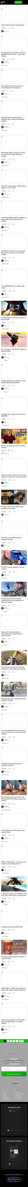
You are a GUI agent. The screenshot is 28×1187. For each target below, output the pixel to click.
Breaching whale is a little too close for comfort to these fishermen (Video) (13, 154)
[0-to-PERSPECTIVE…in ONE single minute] (14, 276)
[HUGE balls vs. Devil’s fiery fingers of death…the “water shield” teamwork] (14, 978)
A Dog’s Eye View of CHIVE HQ (11, 927)
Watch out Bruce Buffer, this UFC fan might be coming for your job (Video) (14, 476)
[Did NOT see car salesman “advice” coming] (14, 557)
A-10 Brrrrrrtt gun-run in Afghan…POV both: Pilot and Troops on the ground (14, 894)
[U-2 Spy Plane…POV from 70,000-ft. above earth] (14, 308)
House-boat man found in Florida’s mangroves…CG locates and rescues (13, 668)
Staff (5, 453)
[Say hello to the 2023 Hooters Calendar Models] (14, 528)
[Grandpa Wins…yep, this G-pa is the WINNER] (14, 404)
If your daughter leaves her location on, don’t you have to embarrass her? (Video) (13, 732)
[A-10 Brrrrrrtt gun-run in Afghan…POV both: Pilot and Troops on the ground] (14, 884)
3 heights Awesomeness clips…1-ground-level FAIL (12, 764)
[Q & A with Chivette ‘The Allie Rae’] (14, 15)
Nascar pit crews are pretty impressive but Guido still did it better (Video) (11, 633)
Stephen (6, 61)
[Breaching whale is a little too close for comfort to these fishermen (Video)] (14, 143)
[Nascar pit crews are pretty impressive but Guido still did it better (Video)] (14, 622)
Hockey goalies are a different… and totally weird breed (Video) (13, 381)
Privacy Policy (6, 1099)
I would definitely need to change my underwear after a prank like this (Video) (13, 219)
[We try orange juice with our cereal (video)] (14, 436)
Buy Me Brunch (18, 1095)
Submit (4, 1094)
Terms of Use (6, 1097)
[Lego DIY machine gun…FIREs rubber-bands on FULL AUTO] (14, 176)
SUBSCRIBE (18, 2)
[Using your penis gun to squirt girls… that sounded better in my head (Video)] (14, 1010)
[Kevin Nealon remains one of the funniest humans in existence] (14, 76)
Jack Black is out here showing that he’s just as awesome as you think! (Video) (13, 252)
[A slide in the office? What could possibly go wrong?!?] (14, 497)
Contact (5, 1095)
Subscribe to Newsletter (14, 1074)
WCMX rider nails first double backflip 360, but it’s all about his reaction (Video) (12, 600)
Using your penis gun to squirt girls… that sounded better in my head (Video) (13, 1021)
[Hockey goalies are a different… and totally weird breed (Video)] (14, 371)
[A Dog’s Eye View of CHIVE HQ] (14, 917)
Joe (5, 30)
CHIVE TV (17, 1092)
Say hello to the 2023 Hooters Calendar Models (11, 538)
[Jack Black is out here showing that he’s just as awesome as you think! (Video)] (14, 241)
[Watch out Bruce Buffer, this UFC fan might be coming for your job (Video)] (14, 465)
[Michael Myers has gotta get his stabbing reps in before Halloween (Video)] (14, 108)
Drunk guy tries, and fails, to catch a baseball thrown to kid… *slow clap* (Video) (13, 54)
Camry (5, 514)
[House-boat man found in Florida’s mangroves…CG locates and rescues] (14, 657)
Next (21, 1041)
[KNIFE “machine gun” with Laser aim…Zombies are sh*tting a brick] (14, 852)
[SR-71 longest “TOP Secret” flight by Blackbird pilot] (14, 339)
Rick (5, 193)
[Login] (24, 2)
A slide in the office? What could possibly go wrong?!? (12, 507)
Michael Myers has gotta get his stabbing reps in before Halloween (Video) (12, 119)
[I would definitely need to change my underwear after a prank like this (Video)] (14, 208)
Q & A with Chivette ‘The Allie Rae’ (12, 25)
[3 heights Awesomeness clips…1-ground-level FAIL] (14, 754)
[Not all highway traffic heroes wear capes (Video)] (14, 820)
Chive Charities (18, 1097)
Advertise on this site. (14, 1181)
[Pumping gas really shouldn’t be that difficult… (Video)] (14, 689)
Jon (5, 964)
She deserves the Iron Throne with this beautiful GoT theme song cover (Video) (13, 799)
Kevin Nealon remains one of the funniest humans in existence (12, 87)
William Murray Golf (19, 1094)
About (4, 1092)
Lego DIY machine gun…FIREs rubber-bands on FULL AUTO (14, 187)
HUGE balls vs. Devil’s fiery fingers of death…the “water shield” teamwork (13, 989)
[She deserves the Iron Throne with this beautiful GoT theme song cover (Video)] (14, 787)
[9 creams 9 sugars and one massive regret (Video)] (14, 947)
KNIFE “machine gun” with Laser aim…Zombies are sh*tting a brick (14, 863)
